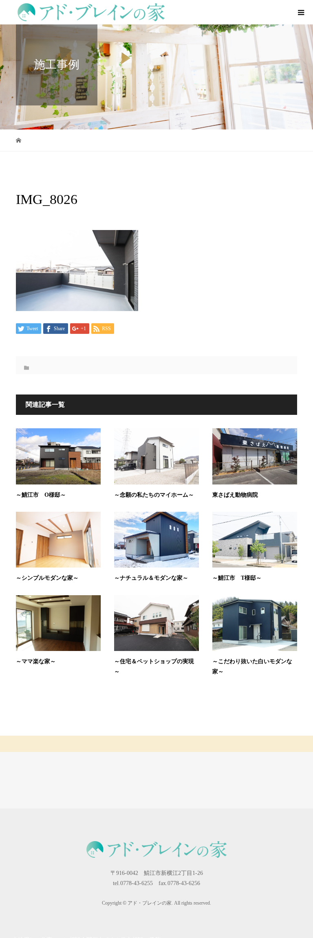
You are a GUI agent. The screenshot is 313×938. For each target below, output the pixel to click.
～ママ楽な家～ (36, 661)
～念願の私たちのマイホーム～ (154, 495)
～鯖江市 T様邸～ (237, 578)
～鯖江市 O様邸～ (41, 495)
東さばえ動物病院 (235, 495)
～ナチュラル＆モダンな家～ (151, 578)
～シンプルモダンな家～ (47, 578)
